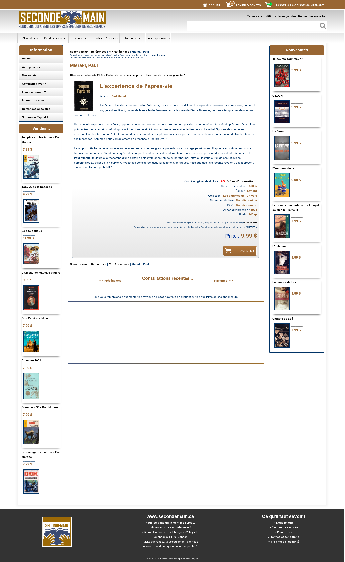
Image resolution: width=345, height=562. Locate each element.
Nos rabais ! (30, 75)
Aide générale (31, 67)
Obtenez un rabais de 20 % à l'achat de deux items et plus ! (106, 75)
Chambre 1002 (31, 360)
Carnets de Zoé (282, 318)
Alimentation (30, 38)
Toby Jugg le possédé (37, 186)
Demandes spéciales (36, 108)
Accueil (27, 58)
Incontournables (33, 100)
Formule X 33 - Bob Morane (40, 407)
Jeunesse (81, 38)
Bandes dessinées (55, 38)
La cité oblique (32, 230)
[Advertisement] (132, 332)
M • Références (119, 51)
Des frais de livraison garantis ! (165, 75)
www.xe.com (250, 223)
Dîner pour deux (283, 168)
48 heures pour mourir (287, 58)
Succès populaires (158, 38)
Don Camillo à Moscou (37, 318)
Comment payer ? (34, 83)
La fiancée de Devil (285, 282)
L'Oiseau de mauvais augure (41, 272)
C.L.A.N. (277, 95)
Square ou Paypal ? (35, 117)
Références (132, 38)
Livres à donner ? (34, 92)
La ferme (278, 131)
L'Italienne (279, 246)
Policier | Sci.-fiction (107, 38)
